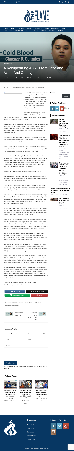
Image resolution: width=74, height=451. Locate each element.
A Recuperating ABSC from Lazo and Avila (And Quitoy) (18, 302)
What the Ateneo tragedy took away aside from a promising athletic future (25, 394)
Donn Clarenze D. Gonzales (12, 305)
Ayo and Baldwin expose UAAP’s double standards (41, 392)
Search (52, 93)
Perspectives (8, 63)
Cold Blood (38, 302)
